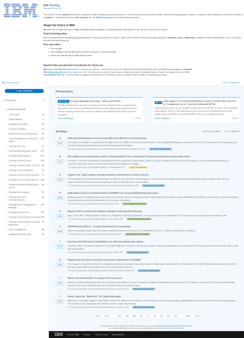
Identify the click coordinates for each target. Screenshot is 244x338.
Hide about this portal (52, 8)
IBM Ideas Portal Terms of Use (179, 326)
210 (141, 316)
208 (127, 316)
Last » (198, 316)
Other (116, 252)
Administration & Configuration (128, 149)
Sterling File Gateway (97, 204)
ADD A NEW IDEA (25, 91)
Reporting (113, 234)
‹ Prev (106, 316)
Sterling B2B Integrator (97, 167)
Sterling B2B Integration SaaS (100, 252)
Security (110, 204)
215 (175, 316)
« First (97, 316)
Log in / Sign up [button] (230, 82)
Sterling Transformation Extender (102, 289)
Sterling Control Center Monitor (101, 149)
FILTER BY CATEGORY (16, 109)
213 (161, 316)
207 (120, 316)
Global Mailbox (115, 167)
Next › (188, 316)
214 (168, 316)
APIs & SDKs (114, 219)
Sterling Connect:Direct (98, 185)
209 (134, 316)
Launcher (121, 289)
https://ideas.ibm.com (76, 72)
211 (148, 316)
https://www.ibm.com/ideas (87, 69)
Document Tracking (122, 270)
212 (154, 316)
